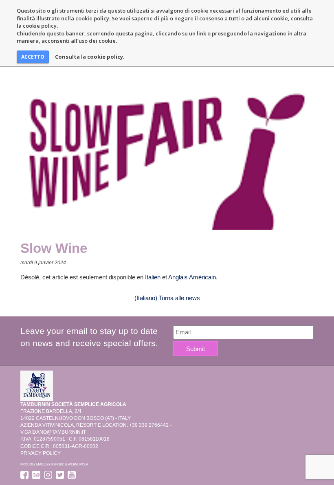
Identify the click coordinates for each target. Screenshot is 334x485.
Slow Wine (53, 248)
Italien (152, 277)
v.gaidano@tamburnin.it (53, 432)
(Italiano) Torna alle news (167, 297)
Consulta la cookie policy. (90, 56)
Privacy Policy (40, 453)
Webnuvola (78, 464)
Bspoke (57, 464)
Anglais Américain (192, 277)
